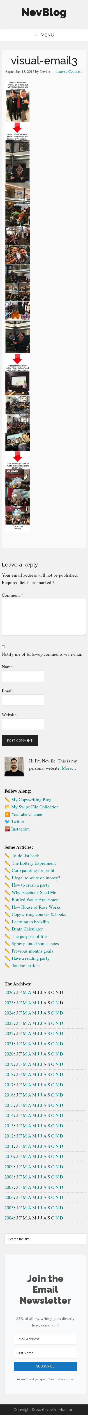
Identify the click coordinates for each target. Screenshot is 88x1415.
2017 (9, 1085)
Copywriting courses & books (39, 914)
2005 (9, 1208)
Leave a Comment (69, 71)
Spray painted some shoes (35, 943)
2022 (9, 1033)
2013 (9, 1126)
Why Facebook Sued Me (34, 892)
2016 (9, 1095)
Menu (47, 35)
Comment (12, 595)
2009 (9, 1167)
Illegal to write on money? (36, 878)
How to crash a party (31, 885)
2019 (9, 1064)
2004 (9, 1218)
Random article (25, 965)
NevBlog (44, 12)
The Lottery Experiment (34, 863)
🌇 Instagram (17, 829)
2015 (9, 1105)
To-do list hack (25, 856)
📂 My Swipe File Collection (32, 807)
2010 (9, 1156)
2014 (9, 1115)
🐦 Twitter (14, 821)
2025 (9, 1003)
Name (7, 667)
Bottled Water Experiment (36, 899)
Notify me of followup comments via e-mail (42, 654)
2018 (9, 1074)
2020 (9, 1054)
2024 (9, 1013)
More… (69, 768)
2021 (9, 1044)
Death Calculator (27, 929)
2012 (9, 1136)
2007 (9, 1187)
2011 (9, 1146)
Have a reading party (31, 958)
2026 (9, 992)
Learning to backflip (30, 922)
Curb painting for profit (33, 870)
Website (9, 715)
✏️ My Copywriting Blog (28, 799)
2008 (9, 1177)
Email (7, 691)
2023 (9, 1023)
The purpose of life (29, 936)
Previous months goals (32, 951)
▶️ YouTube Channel (24, 814)
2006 (9, 1197)
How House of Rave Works (36, 907)
